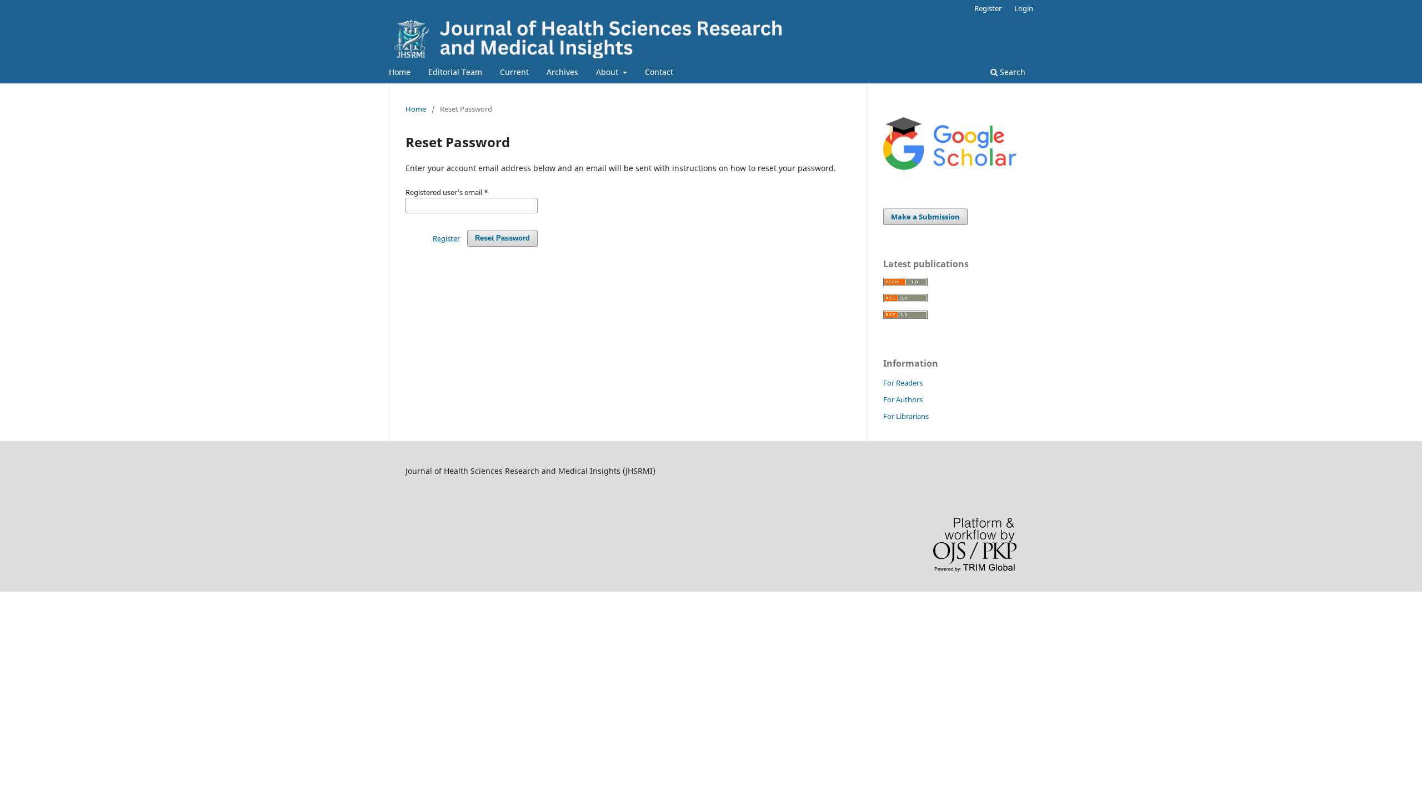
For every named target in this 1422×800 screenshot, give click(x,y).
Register (988, 8)
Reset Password (502, 238)
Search (1011, 72)
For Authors (903, 399)
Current (514, 72)
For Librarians (906, 416)
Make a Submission (925, 217)
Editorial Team (455, 72)
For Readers (903, 383)
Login (1023, 8)
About (608, 72)
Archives (562, 72)
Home (399, 72)
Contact (659, 72)
